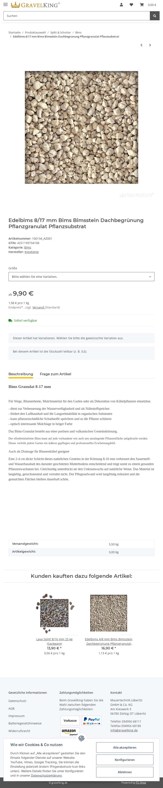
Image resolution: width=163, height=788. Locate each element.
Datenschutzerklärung (46, 775)
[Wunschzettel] (131, 4)
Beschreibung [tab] (20, 374)
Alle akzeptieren (124, 747)
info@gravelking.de (124, 730)
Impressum (16, 716)
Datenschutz (17, 701)
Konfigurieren (125, 760)
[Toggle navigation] (5, 2)
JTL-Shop (141, 782)
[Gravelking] (35, 5)
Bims (27, 247)
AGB (11, 708)
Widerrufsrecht (19, 731)
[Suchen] (155, 15)
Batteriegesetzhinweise (25, 723)
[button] (121, 4)
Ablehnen (125, 772)
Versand (38, 307)
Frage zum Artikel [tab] (55, 374)
